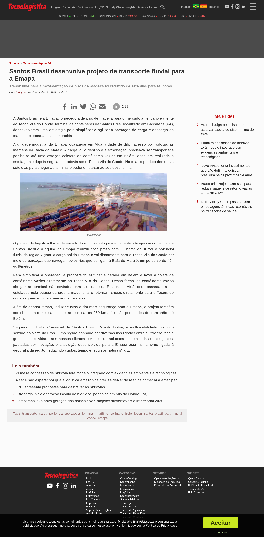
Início (89, 478)
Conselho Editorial (198, 481)
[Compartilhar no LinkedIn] (74, 107)
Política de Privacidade (201, 485)
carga (43, 413)
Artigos (55, 7)
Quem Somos (196, 478)
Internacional (127, 489)
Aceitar (220, 522)
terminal (88, 413)
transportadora (69, 413)
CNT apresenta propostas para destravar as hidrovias (60, 387)
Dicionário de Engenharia (168, 485)
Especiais (69, 7)
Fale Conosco (196, 492)
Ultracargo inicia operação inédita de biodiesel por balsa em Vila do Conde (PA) (81, 394)
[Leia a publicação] (116, 106)
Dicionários (85, 7)
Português (184, 6)
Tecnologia (126, 503)
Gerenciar (220, 532)
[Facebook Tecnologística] (232, 6)
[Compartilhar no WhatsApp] (92, 107)
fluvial (177, 413)
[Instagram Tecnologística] (237, 6)
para (168, 413)
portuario (116, 413)
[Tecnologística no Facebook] (57, 486)
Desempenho (127, 481)
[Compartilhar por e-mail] (102, 107)
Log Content (93, 499)
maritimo (102, 413)
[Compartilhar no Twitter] (83, 107)
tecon (138, 413)
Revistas (91, 506)
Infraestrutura (127, 485)
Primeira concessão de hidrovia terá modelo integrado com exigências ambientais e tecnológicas (96, 373)
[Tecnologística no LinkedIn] (73, 486)
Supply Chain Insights (120, 7)
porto (53, 413)
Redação (20, 92)
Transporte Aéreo (129, 506)
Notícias (14, 63)
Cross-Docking (128, 478)
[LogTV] (227, 6)
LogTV (99, 7)
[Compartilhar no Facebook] (64, 107)
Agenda (90, 485)
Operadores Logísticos (167, 478)
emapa (103, 418)
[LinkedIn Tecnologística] (243, 6)
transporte (29, 413)
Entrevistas (92, 496)
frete (128, 413)
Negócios (125, 492)
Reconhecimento (129, 496)
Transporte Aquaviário (38, 63)
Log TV (90, 481)
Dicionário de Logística (167, 481)
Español (213, 6)
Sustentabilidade (129, 499)
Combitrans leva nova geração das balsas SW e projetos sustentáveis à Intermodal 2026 (89, 401)
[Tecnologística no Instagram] (65, 486)
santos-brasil (153, 413)
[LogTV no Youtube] (49, 486)
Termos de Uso (196, 489)
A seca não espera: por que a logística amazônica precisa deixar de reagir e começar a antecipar (96, 380)
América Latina (148, 7)
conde (91, 418)
